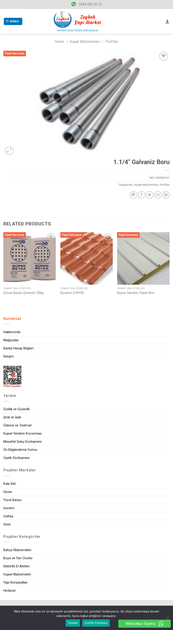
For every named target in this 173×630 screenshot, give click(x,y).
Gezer (7, 492)
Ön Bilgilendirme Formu (20, 450)
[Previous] (3, 270)
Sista (7, 524)
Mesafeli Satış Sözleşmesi (22, 442)
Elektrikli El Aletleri (16, 566)
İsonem (8, 508)
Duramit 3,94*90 (72, 293)
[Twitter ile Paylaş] (149, 195)
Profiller (111, 41)
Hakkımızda (11, 332)
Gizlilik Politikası (95, 623)
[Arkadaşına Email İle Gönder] (158, 195)
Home (59, 41)
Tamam (73, 623)
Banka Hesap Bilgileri (18, 348)
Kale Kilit (9, 484)
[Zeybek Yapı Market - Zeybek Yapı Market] (77, 21)
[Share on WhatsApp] (133, 195)
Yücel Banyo (12, 500)
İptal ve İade (12, 417)
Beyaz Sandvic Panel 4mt (135, 293)
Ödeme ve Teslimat (17, 425)
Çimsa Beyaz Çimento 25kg (23, 293)
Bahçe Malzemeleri (17, 550)
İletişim (8, 356)
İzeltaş (8, 516)
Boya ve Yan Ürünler (18, 558)
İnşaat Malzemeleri (85, 41)
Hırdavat (9, 591)
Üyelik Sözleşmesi (16, 458)
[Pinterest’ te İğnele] (166, 195)
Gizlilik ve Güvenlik (16, 409)
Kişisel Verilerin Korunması (22, 433)
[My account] (167, 21)
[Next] (169, 270)
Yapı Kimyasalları (15, 582)
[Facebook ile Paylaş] (141, 195)
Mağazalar (11, 340)
